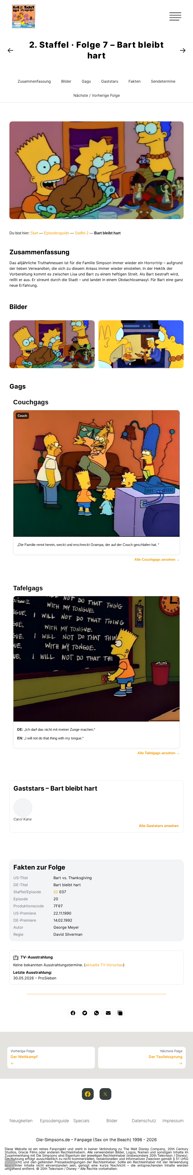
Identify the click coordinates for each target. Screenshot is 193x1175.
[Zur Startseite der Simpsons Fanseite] (23, 26)
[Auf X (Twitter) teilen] (84, 1013)
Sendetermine (163, 81)
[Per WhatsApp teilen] (96, 1013)
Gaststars (109, 81)
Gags (86, 81)
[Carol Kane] (23, 808)
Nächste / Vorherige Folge (96, 95)
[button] (10, 1164)
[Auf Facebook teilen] (73, 1013)
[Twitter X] (105, 1094)
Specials (81, 1120)
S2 (55, 891)
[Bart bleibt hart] (52, 344)
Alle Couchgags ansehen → (157, 559)
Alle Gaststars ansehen (159, 825)
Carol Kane (22, 819)
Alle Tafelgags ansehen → (158, 753)
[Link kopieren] (120, 1013)
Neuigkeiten (20, 1120)
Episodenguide (56, 233)
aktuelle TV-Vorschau (104, 964)
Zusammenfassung (34, 81)
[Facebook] (88, 1094)
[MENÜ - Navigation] (175, 16)
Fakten (135, 81)
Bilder (66, 81)
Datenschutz (144, 1120)
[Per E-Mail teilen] (108, 1013)
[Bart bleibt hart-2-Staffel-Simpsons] (141, 344)
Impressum (173, 1120)
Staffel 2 (81, 233)
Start (34, 233)
